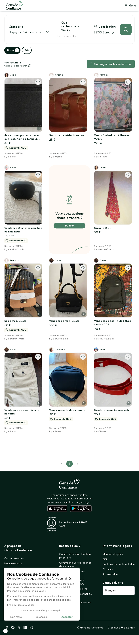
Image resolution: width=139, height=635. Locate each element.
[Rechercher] (126, 29)
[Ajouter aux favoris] (38, 82)
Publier (69, 225)
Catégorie (16, 26)
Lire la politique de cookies (20, 605)
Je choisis (42, 616)
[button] (5, 631)
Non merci (16, 616)
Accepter (67, 616)
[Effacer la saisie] (82, 36)
